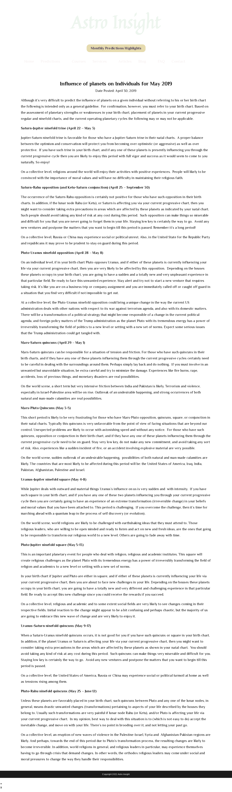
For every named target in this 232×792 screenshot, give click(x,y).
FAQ (161, 61)
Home (29, 61)
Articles (125, 61)
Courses (79, 61)
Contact (178, 61)
